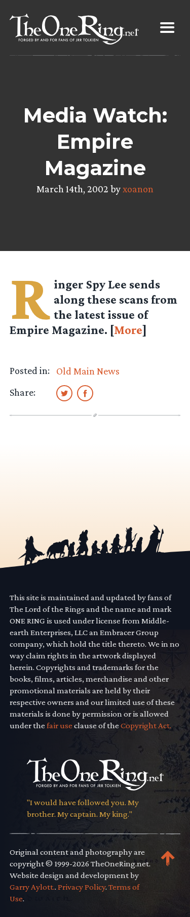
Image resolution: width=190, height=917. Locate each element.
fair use (59, 725)
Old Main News (88, 371)
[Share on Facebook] (85, 392)
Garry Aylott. (32, 887)
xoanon (138, 188)
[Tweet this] (64, 392)
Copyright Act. (146, 725)
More (128, 330)
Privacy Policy (81, 887)
